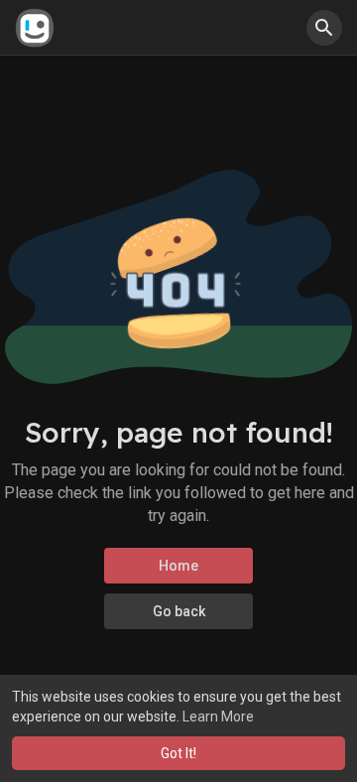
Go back (179, 611)
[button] (324, 28)
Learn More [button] (218, 716)
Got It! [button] (178, 753)
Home (178, 566)
